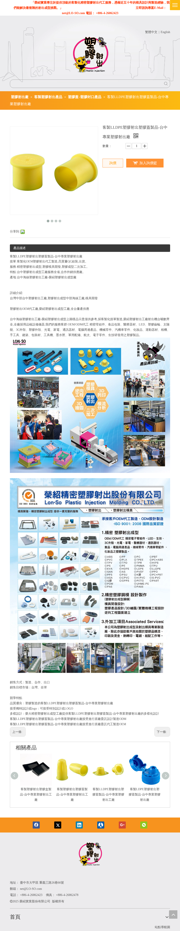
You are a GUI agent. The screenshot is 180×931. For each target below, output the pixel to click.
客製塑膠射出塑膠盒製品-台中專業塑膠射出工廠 (36, 794)
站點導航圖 (162, 927)
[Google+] (122, 825)
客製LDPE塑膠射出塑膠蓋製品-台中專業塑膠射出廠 (144, 794)
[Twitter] (57, 825)
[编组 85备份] (90, 855)
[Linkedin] (79, 825)
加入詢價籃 (148, 163)
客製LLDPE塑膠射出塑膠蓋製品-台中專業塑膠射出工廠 (108, 794)
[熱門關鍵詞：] (166, 84)
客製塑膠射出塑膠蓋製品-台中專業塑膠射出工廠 (72, 794)
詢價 (112, 163)
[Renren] (100, 825)
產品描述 (19, 248)
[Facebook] (36, 825)
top (173, 914)
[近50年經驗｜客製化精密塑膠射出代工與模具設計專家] (90, 55)
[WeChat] (143, 825)
